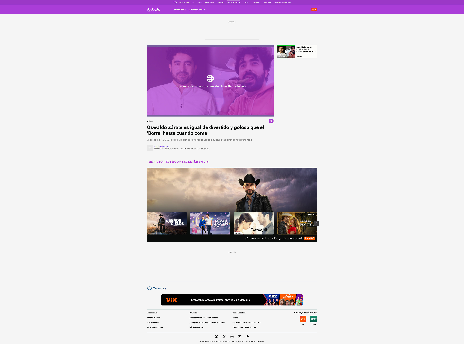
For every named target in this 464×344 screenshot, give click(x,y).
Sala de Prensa (153, 318)
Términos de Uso (197, 327)
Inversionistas (153, 322)
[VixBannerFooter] (232, 299)
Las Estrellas (184, 2)
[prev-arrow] (145, 223)
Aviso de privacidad (155, 327)
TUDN (199, 2)
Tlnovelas (267, 2)
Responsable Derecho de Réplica (204, 318)
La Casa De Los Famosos (283, 2)
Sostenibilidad (239, 313)
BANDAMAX (256, 2)
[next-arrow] (316, 223)
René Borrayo (163, 146)
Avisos (235, 318)
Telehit (246, 2)
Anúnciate (194, 313)
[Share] (271, 121)
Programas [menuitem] (180, 9)
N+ (193, 2)
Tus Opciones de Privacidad (244, 327)
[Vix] (314, 9)
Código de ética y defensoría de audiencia (207, 322)
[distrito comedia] (153, 9)
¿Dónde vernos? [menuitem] (197, 9)
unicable (221, 2)
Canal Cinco (209, 2)
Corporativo (152, 313)
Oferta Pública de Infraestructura (247, 322)
